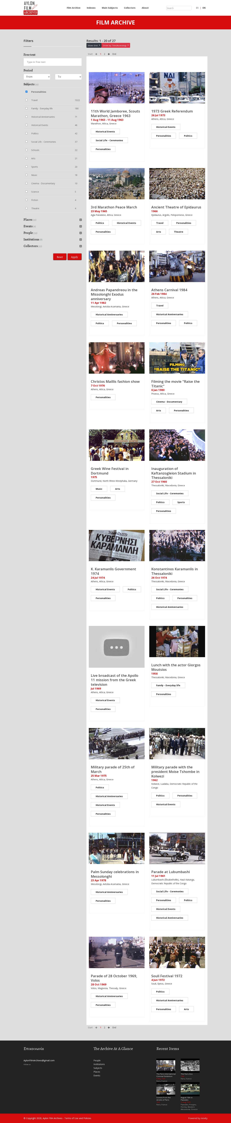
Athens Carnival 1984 (169, 289)
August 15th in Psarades (186, 1098)
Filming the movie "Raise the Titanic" (175, 383)
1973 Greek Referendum (172, 111)
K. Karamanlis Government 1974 (113, 571)
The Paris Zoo (187, 1074)
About (145, 7)
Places (97, 1071)
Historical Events (105, 131)
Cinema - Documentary (169, 401)
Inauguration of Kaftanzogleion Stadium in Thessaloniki (173, 473)
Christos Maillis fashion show (115, 381)
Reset (60, 257)
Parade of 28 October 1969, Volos (114, 978)
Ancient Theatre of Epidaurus (176, 207)
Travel (159, 222)
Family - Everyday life (168, 685)
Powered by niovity (197, 1118)
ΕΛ (197, 7)
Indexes (91, 7)
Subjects (98, 1067)
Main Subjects (110, 7)
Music (99, 488)
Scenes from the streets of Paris (163, 1098)
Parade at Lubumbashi (170, 871)
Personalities (103, 149)
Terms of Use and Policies (77, 1118)
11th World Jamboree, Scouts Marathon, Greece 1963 (115, 113)
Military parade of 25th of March (113, 769)
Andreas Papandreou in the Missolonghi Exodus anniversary (114, 294)
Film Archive (73, 7)
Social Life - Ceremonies (109, 140)
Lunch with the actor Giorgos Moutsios (176, 667)
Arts (158, 231)
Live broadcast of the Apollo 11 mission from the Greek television (114, 680)
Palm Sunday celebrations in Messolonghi (115, 874)
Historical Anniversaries (109, 314)
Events (97, 1075)
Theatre (178, 231)
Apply (74, 257)
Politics (188, 135)
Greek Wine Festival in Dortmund (110, 470)
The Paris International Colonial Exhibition (166, 1075)
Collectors (129, 7)
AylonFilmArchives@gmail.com (39, 1060)
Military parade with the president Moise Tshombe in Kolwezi (175, 771)
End (114, 53)
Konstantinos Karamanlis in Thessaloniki (174, 571)
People (97, 1060)
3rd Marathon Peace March (114, 207)
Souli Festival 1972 (166, 975)
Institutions (99, 1064)
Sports (181, 502)
